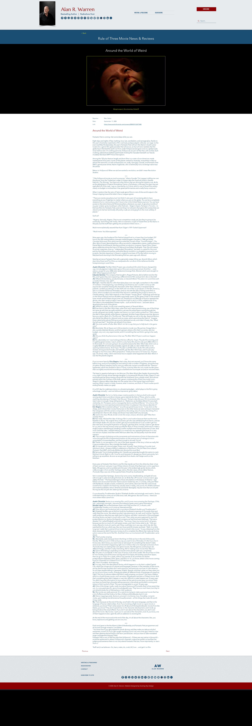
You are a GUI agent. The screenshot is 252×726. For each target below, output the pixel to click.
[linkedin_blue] (107, 18)
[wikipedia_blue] (85, 18)
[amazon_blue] (65, 18)
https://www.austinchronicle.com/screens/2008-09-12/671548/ (123, 124)
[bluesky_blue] (94, 18)
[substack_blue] (98, 18)
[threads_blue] (104, 18)
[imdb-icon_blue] (81, 18)
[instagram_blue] (78, 18)
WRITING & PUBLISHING (89, 662)
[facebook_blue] (62, 18)
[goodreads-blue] (68, 18)
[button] (206, 9)
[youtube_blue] (75, 18)
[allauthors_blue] (111, 18)
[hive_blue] (91, 18)
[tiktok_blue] (101, 18)
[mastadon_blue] (88, 18)
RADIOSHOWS (86, 666)
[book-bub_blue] (72, 18)
